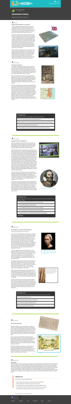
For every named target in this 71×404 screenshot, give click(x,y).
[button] (48, 275)
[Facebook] (12, 397)
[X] (17, 397)
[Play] (12, 22)
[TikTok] (20, 397)
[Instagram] (15, 397)
